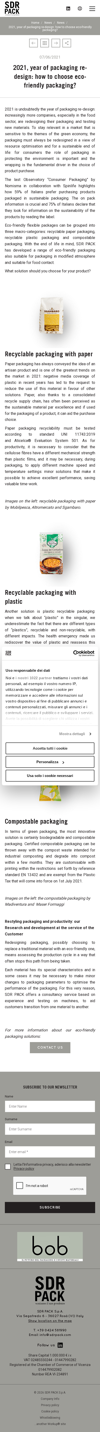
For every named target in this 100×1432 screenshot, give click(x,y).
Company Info (50, 1399)
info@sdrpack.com (55, 1334)
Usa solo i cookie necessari (50, 776)
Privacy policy (24, 1169)
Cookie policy (50, 1411)
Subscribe (50, 1207)
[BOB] (50, 1246)
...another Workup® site (50, 1424)
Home (35, 22)
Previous (10, 309)
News (48, 22)
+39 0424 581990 (52, 1330)
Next (90, 309)
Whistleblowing (50, 1417)
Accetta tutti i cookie (50, 748)
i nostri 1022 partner (34, 678)
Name (9, 1096)
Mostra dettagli (72, 734)
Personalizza (47, 762)
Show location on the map (50, 1320)
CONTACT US (50, 1047)
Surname (11, 1119)
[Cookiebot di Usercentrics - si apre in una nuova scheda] (73, 653)
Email (8, 1142)
